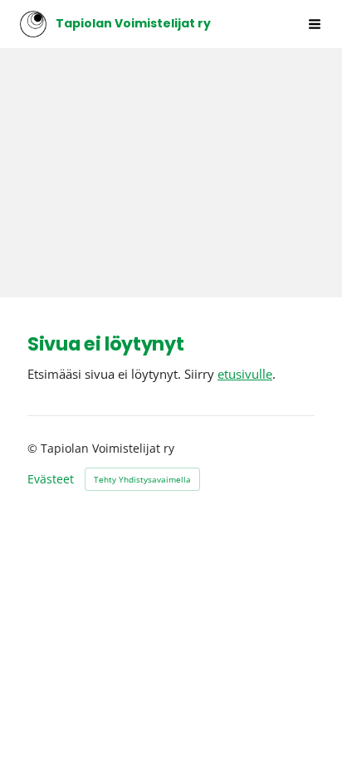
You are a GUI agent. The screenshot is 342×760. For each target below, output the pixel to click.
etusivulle (244, 373)
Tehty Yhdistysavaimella (142, 479)
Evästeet (50, 479)
